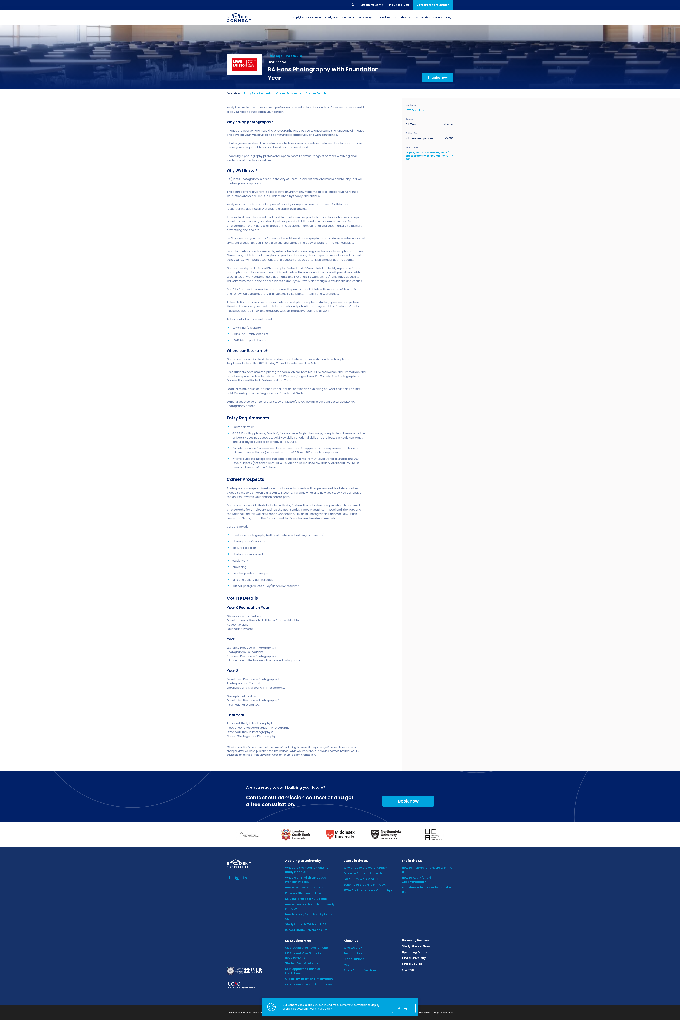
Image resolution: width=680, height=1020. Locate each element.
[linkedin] (245, 878)
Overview (233, 93)
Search (353, 4)
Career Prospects (288, 93)
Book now (408, 801)
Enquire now (438, 77)
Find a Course (293, 56)
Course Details (316, 93)
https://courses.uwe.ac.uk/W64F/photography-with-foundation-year (427, 156)
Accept (404, 1008)
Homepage (275, 56)
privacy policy (323, 1008)
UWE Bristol (413, 110)
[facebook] (229, 878)
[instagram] (237, 878)
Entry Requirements (258, 93)
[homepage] (239, 17)
